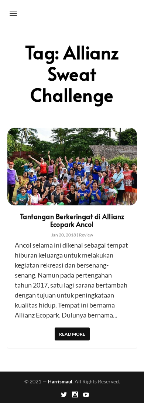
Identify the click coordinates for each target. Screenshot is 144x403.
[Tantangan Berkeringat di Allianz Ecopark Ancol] (72, 166)
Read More (72, 334)
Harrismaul (60, 381)
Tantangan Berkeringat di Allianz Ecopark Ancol (72, 220)
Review (86, 235)
